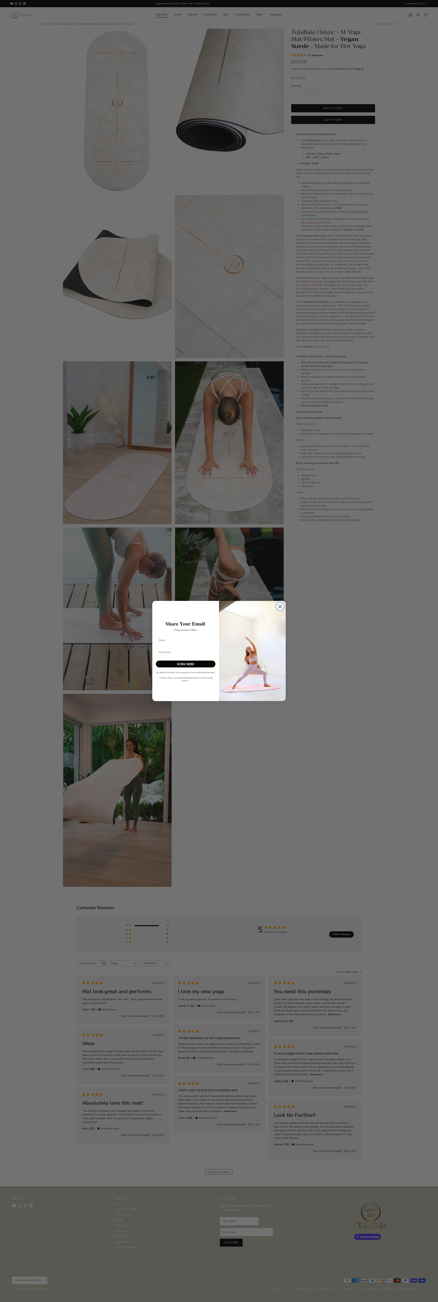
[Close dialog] (280, 606)
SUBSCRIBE (185, 664)
